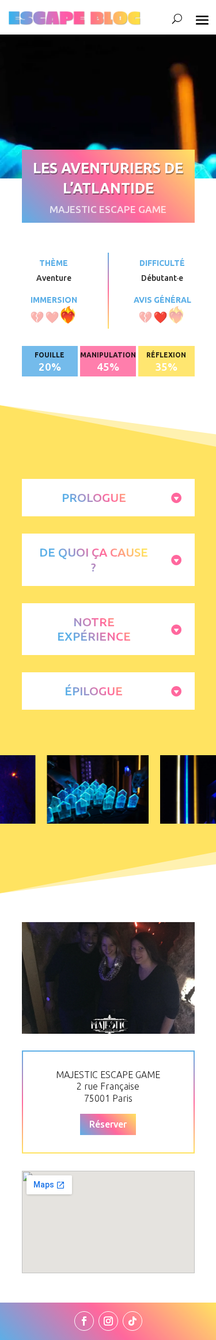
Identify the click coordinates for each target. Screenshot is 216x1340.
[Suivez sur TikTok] (132, 1321)
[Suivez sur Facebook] (84, 1321)
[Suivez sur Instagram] (108, 1321)
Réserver (108, 1124)
